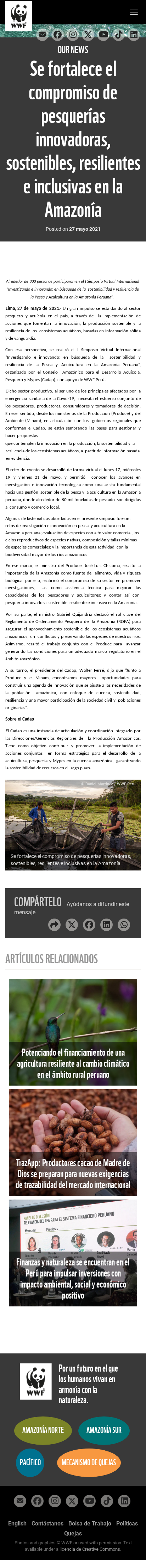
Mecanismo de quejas (89, 1462)
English (17, 1523)
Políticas (127, 1523)
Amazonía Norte (43, 1430)
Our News (73, 50)
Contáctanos (47, 1523)
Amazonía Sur (104, 1430)
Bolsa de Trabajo (89, 1523)
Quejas (73, 1533)
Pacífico (30, 1462)
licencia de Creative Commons (90, 1549)
